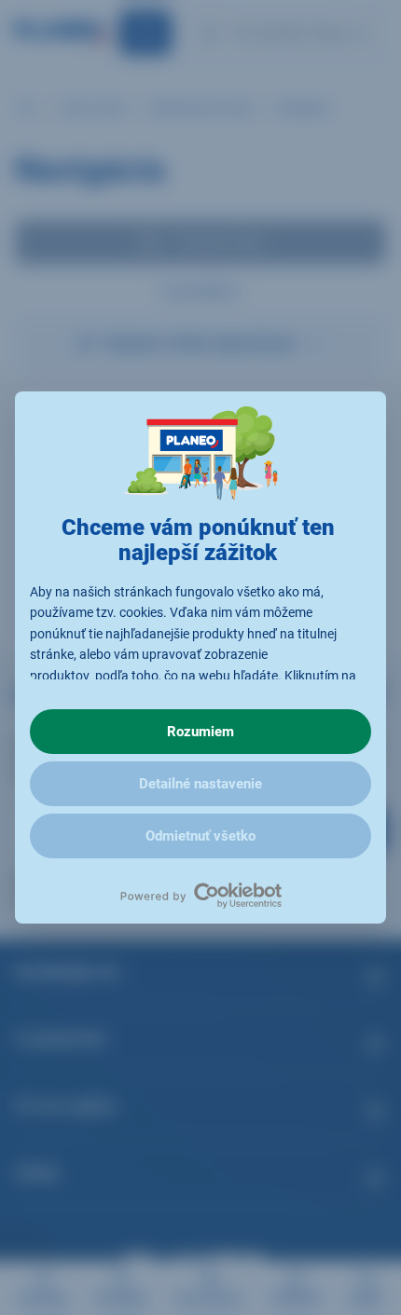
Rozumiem (200, 731)
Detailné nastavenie (200, 783)
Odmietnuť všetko (200, 836)
